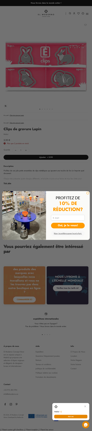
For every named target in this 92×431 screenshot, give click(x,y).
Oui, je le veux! (68, 225)
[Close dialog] (88, 193)
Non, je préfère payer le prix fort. (68, 233)
